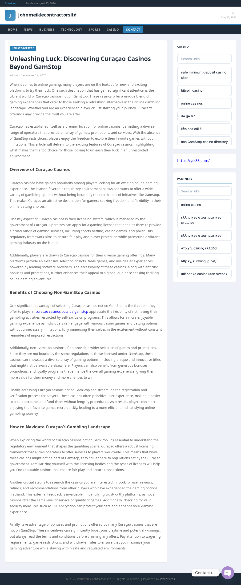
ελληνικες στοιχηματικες (201, 235)
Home (12, 30)
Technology (71, 30)
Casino (113, 30)
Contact (133, 30)
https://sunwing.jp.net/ (199, 261)
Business (46, 30)
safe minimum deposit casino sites (203, 74)
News (28, 30)
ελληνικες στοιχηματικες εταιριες (201, 219)
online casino (191, 205)
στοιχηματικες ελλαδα (199, 248)
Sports (94, 30)
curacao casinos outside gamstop (62, 311)
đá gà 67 (188, 116)
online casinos (192, 103)
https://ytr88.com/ (193, 160)
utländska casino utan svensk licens (204, 276)
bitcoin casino (191, 90)
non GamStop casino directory (204, 142)
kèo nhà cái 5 (191, 129)
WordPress (167, 579)
